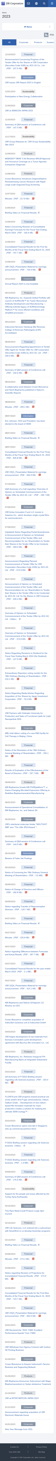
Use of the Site (14, 1452)
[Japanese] (36, 3)
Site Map (41, 1452)
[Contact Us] (28, 3)
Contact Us (14, 1447)
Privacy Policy (41, 1447)
